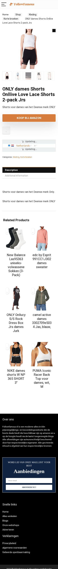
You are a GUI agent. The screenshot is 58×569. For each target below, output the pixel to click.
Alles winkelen (9, 516)
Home (5, 14)
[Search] (47, 4)
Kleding (32, 14)
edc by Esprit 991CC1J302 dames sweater (42, 261)
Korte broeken (11, 18)
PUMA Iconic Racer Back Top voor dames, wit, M (42, 379)
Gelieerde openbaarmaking (16, 552)
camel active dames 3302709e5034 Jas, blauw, (42, 321)
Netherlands (23, 145)
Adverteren (8, 529)
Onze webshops (10, 525)
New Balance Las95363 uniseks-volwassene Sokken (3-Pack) (16, 265)
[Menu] (4, 4)
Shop (18, 14)
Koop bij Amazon (29, 117)
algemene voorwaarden (14, 547)
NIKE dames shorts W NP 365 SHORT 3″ (16, 377)
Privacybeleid (9, 543)
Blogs (5, 520)
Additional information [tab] (16, 175)
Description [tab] (11, 170)
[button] (54, 30)
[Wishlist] (53, 4)
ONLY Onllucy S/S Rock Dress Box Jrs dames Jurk (16, 323)
